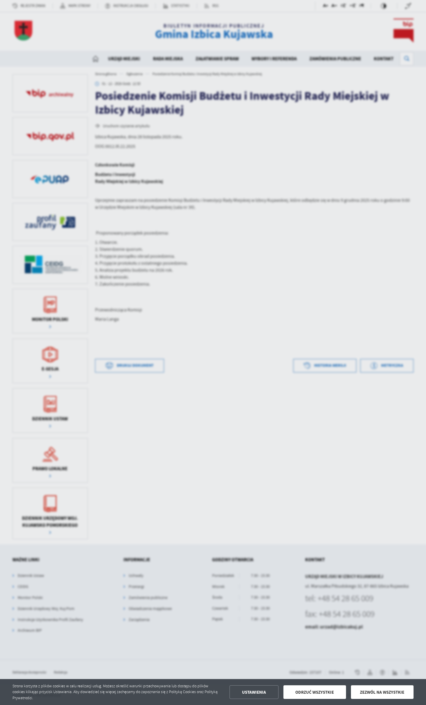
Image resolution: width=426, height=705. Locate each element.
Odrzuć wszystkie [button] (314, 692)
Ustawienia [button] (254, 692)
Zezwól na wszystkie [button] (382, 692)
